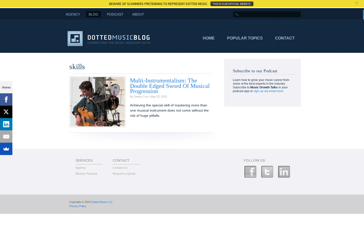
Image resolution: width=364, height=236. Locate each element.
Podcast (115, 14)
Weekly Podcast (86, 174)
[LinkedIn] (6, 124)
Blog (93, 14)
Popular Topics (245, 38)
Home (209, 38)
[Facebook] (6, 99)
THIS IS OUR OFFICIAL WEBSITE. (231, 4)
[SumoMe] (6, 149)
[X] (6, 112)
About (138, 14)
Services (84, 160)
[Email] (6, 136)
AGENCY (73, 14)
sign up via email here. (269, 91)
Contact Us (120, 168)
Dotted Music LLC (102, 201)
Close (357, 3)
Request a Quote (124, 174)
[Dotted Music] (108, 45)
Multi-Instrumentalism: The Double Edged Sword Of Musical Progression (170, 85)
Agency (81, 168)
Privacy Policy (77, 206)
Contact (285, 38)
